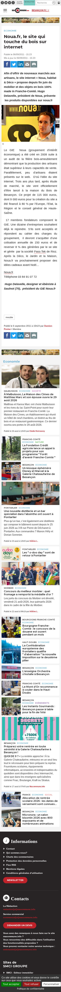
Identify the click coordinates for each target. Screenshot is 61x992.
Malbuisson (11, 391)
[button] (54, 2)
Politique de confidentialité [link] (30, 988)
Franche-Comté (31, 439)
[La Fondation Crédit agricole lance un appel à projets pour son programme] (11, 443)
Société (36, 391)
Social (48, 795)
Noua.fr (8, 272)
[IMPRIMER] (34, 64)
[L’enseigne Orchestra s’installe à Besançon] (11, 672)
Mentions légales (15, 869)
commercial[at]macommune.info (20, 917)
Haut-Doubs (29, 642)
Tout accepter (11, 984)
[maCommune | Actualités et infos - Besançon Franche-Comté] (20, 10)
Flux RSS (11, 865)
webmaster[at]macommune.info (20, 949)
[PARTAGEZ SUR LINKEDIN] (20, 64)
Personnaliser (51, 984)
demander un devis (19, 925)
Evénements (42, 703)
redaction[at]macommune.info (19, 909)
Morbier (8, 588)
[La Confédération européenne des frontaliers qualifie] (11, 646)
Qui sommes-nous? (16, 853)
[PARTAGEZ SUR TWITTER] (14, 64)
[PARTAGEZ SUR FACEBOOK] (7, 64)
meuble (9, 317)
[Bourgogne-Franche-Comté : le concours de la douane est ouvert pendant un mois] (11, 624)
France (26, 795)
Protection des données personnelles (26, 861)
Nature (39, 442)
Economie (10, 30)
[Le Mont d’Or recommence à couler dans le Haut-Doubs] (11, 688)
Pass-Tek (40, 251)
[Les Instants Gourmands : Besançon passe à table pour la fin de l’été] (11, 704)
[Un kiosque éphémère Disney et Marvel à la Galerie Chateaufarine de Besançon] (11, 469)
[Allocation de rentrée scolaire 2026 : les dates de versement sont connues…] (11, 799)
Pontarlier (10, 508)
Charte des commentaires (19, 857)
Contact (10, 848)
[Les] (11, 553)
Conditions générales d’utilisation (24, 873)
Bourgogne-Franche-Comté (38, 620)
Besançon (28, 465)
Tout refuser (31, 984)
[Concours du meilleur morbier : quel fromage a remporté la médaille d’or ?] (30, 573)
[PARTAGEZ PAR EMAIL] (27, 64)
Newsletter (15, 880)
